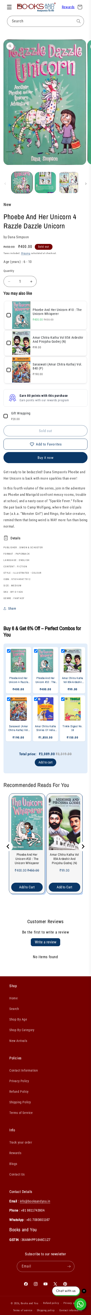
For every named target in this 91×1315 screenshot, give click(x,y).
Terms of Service (21, 1113)
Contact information (70, 1310)
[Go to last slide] (8, 846)
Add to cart (45, 762)
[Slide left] (5, 184)
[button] (9, 7)
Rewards (68, 7)
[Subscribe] (69, 1266)
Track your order (20, 1142)
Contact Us (17, 1174)
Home (13, 998)
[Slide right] (86, 184)
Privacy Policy (19, 1081)
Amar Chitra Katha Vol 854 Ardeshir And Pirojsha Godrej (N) (64, 858)
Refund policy (51, 1303)
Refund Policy (19, 1091)
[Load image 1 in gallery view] (21, 182)
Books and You (29, 1303)
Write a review (45, 942)
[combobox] (45, 21)
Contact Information (23, 1070)
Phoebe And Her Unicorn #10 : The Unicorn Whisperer (27, 858)
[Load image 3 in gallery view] (68, 182)
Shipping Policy (20, 1102)
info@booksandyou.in (35, 1201)
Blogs (13, 1164)
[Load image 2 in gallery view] (45, 182)
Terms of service (22, 1310)
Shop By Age (18, 1019)
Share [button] (12, 608)
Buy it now (46, 458)
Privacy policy (71, 1303)
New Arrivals (18, 1041)
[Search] (79, 21)
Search (14, 1009)
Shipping (25, 253)
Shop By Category (22, 1030)
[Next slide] (83, 846)
